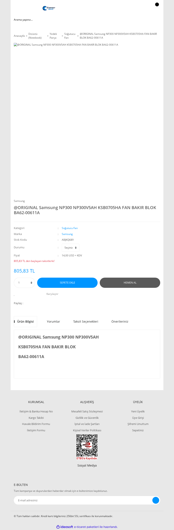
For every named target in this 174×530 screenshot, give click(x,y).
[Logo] (49, 8)
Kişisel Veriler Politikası (87, 430)
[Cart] (156, 8)
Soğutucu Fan (70, 228)
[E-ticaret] (86, 527)
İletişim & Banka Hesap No (36, 411)
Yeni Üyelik (138, 411)
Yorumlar (53, 321)
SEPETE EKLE (67, 282)
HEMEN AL (130, 282)
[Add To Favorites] (15, 294)
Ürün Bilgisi (25, 321)
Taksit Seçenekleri (85, 321)
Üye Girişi (138, 418)
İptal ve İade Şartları (87, 424)
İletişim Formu (36, 430)
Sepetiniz (138, 430)
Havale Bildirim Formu (36, 424)
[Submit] (155, 500)
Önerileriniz (119, 321)
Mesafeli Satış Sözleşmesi (87, 411)
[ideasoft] (64, 527)
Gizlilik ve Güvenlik (87, 418)
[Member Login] (142, 8)
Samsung (19, 201)
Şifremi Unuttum (138, 424)
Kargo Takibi (36, 418)
